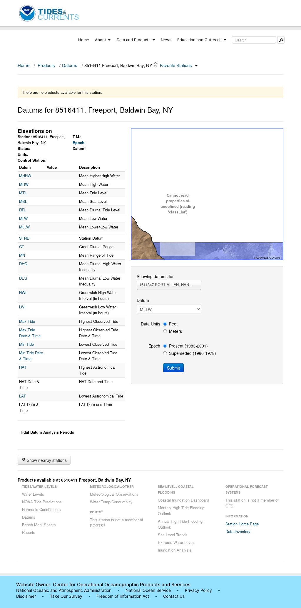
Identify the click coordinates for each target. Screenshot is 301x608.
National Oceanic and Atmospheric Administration (63, 590)
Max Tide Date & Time (30, 332)
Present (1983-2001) (188, 346)
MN (22, 255)
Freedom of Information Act (122, 596)
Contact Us (174, 596)
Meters (175, 331)
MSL (23, 201)
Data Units (150, 324)
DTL (22, 210)
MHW (24, 184)
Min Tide (26, 344)
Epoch (154, 346)
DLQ (23, 278)
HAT (22, 367)
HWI (22, 292)
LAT (22, 396)
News (166, 39)
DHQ (23, 263)
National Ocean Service (148, 590)
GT (21, 246)
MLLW (24, 227)
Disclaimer (26, 596)
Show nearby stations (46, 460)
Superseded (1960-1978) (192, 353)
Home (83, 39)
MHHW (25, 175)
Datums (69, 65)
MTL (23, 193)
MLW (23, 218)
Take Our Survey (66, 596)
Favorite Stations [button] (176, 65)
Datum (143, 300)
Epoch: (79, 142)
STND (24, 238)
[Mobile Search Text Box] (281, 40)
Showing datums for (155, 276)
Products (46, 65)
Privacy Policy (198, 590)
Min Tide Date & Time (31, 355)
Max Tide (27, 321)
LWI (22, 307)
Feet (173, 324)
